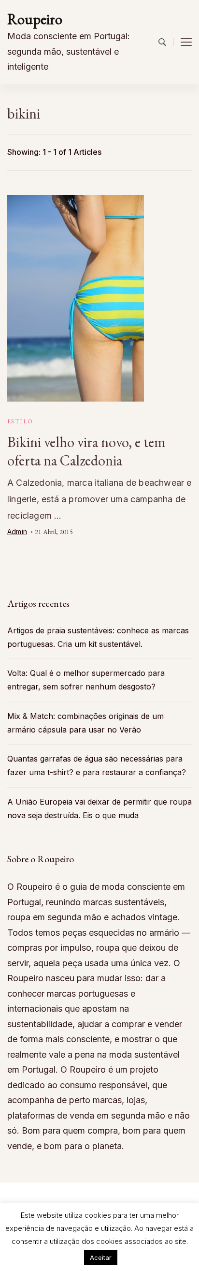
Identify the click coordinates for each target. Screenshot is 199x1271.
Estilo (20, 421)
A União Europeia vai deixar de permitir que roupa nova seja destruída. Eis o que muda (99, 808)
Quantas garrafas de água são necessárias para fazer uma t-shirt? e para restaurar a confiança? (96, 765)
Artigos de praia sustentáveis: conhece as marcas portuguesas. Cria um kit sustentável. (98, 637)
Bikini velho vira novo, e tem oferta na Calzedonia (86, 451)
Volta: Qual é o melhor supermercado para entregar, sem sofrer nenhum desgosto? (86, 679)
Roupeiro (34, 19)
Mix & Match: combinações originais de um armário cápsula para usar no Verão (85, 722)
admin (17, 531)
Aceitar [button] (101, 1257)
